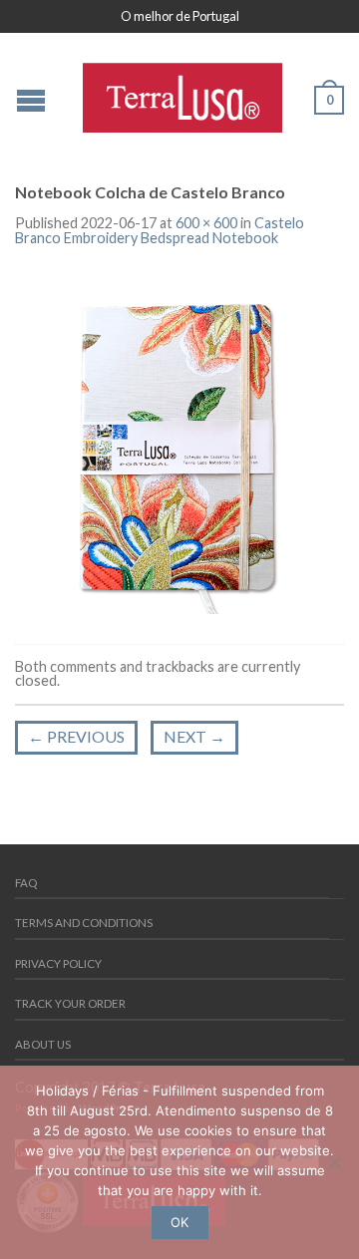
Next (194, 736)
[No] (334, 1162)
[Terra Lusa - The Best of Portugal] (182, 93)
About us (43, 1044)
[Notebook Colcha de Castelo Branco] (179, 447)
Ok (179, 1222)
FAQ (26, 882)
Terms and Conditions (84, 922)
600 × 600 (206, 222)
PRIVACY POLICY (58, 963)
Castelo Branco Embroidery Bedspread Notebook (159, 229)
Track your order (70, 1003)
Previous (76, 736)
